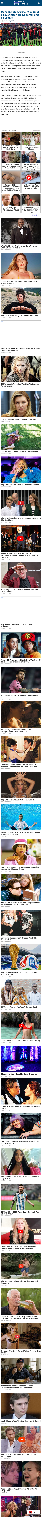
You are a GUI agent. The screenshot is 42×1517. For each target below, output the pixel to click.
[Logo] (21, 3)
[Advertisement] (21, 124)
